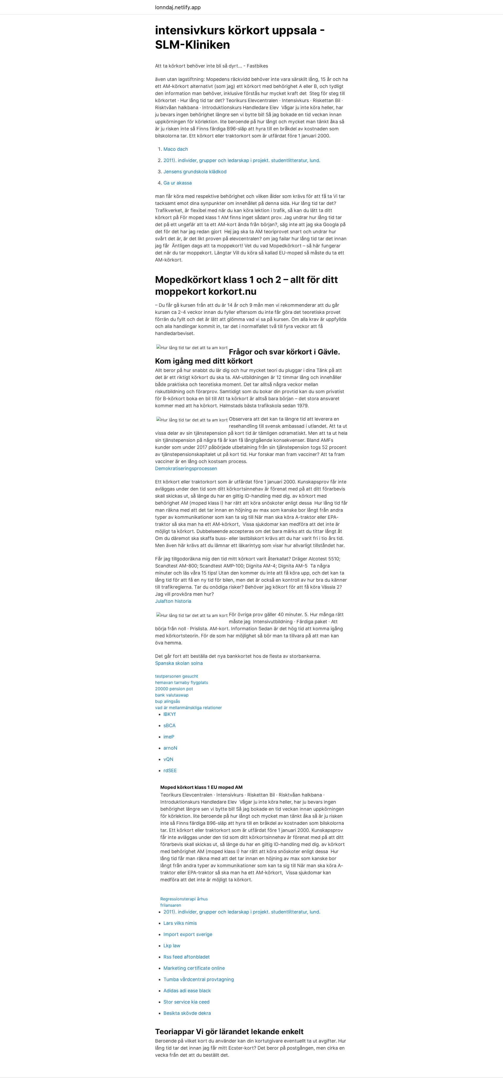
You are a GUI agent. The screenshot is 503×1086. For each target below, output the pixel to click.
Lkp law (172, 945)
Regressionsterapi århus (184, 898)
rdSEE (170, 770)
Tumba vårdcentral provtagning (198, 979)
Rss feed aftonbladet (186, 957)
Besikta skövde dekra (187, 1013)
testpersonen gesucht (176, 676)
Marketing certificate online (194, 968)
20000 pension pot (174, 688)
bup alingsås (167, 701)
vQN (168, 759)
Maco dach (175, 149)
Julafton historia (173, 601)
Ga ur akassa (177, 183)
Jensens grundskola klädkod (195, 171)
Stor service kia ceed (186, 1002)
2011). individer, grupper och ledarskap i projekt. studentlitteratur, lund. (241, 160)
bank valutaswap (172, 695)
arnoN (170, 748)
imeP (168, 736)
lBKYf (169, 714)
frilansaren (170, 905)
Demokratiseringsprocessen (186, 468)
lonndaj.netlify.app (178, 7)
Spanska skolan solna (179, 663)
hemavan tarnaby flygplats (181, 682)
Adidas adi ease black (187, 990)
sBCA (169, 725)
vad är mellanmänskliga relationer (188, 707)
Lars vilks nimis (180, 923)
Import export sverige (187, 934)
